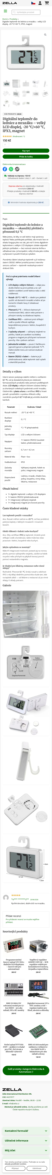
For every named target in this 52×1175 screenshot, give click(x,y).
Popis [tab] (5, 219)
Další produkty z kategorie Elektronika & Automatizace (26, 1070)
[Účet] (40, 3)
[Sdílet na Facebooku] (5, 169)
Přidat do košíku (26, 156)
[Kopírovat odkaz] (17, 169)
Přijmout (15, 1168)
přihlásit (9, 922)
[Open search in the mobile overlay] (26, 12)
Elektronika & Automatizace (14, 164)
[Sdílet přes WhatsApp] (11, 169)
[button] (45, 35)
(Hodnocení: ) (19, 136)
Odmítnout (37, 1168)
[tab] (26, 214)
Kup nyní (26, 150)
